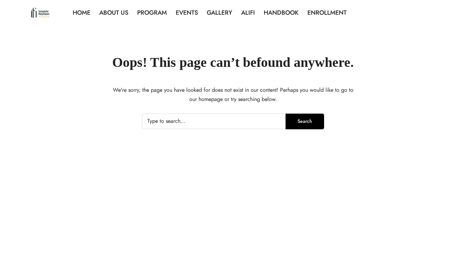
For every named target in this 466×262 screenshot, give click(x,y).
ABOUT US (113, 12)
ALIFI (248, 12)
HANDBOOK (281, 12)
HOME (81, 12)
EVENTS (187, 12)
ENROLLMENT (327, 12)
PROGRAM (152, 12)
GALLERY (219, 12)
